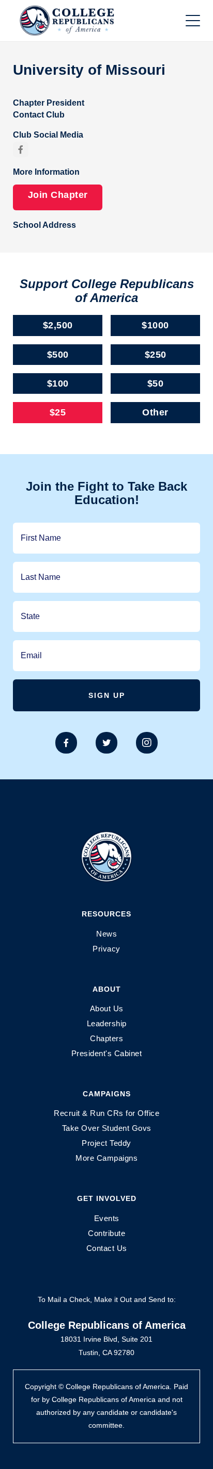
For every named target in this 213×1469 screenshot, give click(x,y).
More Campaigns (106, 1158)
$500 (58, 354)
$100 (58, 383)
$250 (155, 354)
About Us (107, 1008)
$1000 (155, 325)
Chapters (106, 1038)
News (106, 933)
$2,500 (58, 325)
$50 (155, 383)
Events (106, 1218)
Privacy (106, 948)
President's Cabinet (106, 1053)
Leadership (107, 1023)
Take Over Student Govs (106, 1128)
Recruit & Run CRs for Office (106, 1113)
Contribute (106, 1233)
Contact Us (106, 1248)
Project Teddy (106, 1143)
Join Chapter (58, 195)
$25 (58, 412)
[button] (193, 20)
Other (155, 412)
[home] (77, 20)
